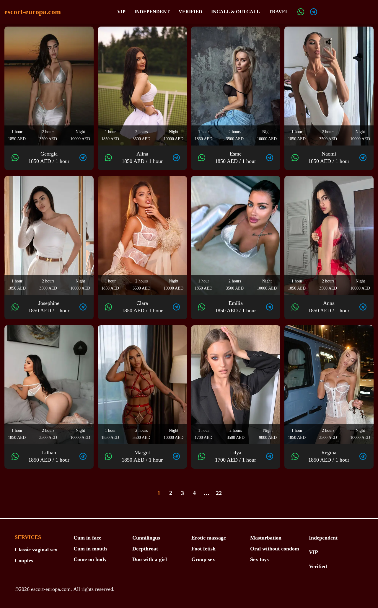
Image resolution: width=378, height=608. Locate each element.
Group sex (203, 559)
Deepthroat (145, 549)
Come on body (90, 559)
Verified (190, 11)
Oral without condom (274, 549)
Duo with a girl (149, 559)
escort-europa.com (32, 12)
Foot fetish (203, 549)
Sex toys (259, 559)
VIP (121, 11)
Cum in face (87, 538)
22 (219, 493)
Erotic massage (208, 538)
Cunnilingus (146, 538)
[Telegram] (313, 11)
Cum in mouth (90, 549)
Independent (152, 11)
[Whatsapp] (300, 11)
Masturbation (265, 538)
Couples (24, 560)
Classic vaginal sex (36, 550)
